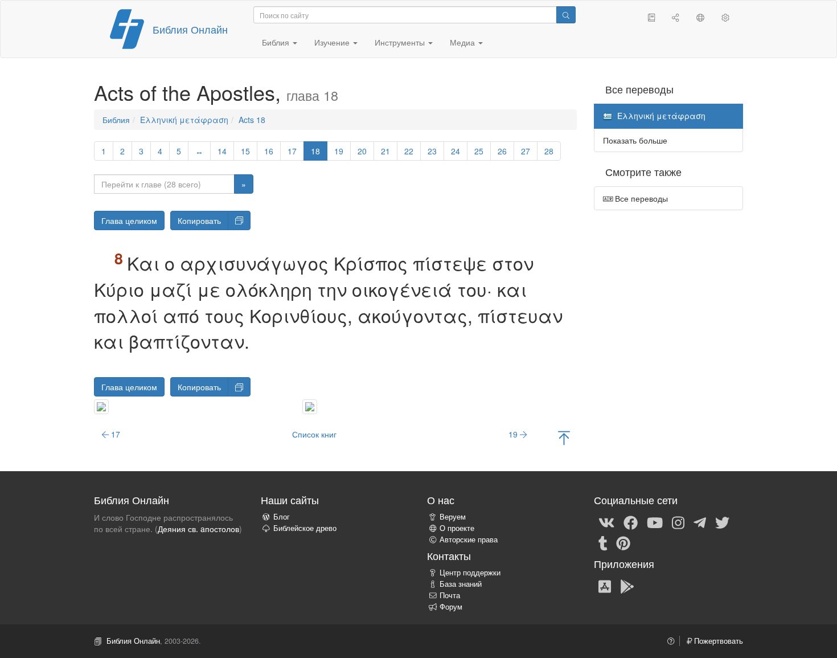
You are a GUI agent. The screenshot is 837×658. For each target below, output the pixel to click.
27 (525, 151)
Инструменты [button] (401, 42)
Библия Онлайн (190, 29)
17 (292, 151)
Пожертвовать (717, 641)
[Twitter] (722, 522)
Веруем (453, 517)
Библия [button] (277, 42)
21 (385, 151)
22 (408, 151)
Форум (451, 607)
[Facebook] (630, 522)
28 (548, 151)
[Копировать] (239, 220)
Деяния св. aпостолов (198, 528)
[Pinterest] (623, 542)
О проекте (457, 528)
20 (362, 151)
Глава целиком (129, 220)
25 (478, 151)
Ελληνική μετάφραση (184, 119)
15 (245, 151)
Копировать (199, 220)
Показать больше (635, 140)
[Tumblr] (603, 542)
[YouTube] (655, 522)
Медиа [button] (463, 42)
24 (455, 151)
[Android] (627, 585)
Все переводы (640, 198)
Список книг (314, 434)
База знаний (461, 584)
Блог (281, 517)
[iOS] (604, 585)
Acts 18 (252, 119)
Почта (450, 595)
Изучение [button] (333, 42)
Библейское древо (305, 528)
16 (268, 151)
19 (338, 151)
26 (502, 151)
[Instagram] (678, 522)
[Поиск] (566, 14)
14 (222, 151)
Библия (116, 119)
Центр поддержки (470, 572)
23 (432, 151)
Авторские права (469, 539)
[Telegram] (700, 522)
